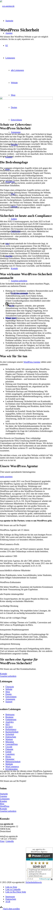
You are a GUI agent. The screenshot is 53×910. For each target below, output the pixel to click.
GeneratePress (11, 744)
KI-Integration (11, 769)
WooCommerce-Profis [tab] (9, 544)
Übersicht (9, 687)
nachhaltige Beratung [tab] (9, 606)
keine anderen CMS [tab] (8, 556)
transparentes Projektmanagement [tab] (14, 629)
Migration (9, 742)
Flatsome (9, 749)
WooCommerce (12, 766)
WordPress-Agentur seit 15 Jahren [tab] (14, 530)
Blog (2, 804)
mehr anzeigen (6, 476)
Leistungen (5, 799)
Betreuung (9, 714)
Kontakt (3, 808)
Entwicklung (10, 696)
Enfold (8, 752)
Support (8, 701)
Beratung (9, 717)
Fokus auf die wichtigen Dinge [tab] (13, 618)
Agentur (3, 796)
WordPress (4, 806)
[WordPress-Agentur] (7, 6)
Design (8, 694)
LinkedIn (10, 841)
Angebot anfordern (8, 811)
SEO (7, 724)
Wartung (9, 739)
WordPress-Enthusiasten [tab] (10, 582)
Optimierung (10, 719)
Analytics (9, 722)
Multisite (9, 764)
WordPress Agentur (32, 362)
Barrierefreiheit (11, 732)
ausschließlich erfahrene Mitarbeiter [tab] (15, 570)
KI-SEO (9, 727)
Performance (10, 729)
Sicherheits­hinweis (34, 882)
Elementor (9, 759)
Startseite (4, 794)
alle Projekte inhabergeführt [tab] (12, 594)
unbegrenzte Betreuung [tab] (10, 644)
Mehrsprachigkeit (12, 761)
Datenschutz (10, 737)
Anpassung (10, 699)
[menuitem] (29, 896)
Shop (7, 692)
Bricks (8, 756)
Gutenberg (10, 754)
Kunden (3, 801)
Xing (2, 841)
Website (8, 689)
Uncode (8, 747)
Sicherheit (9, 734)
